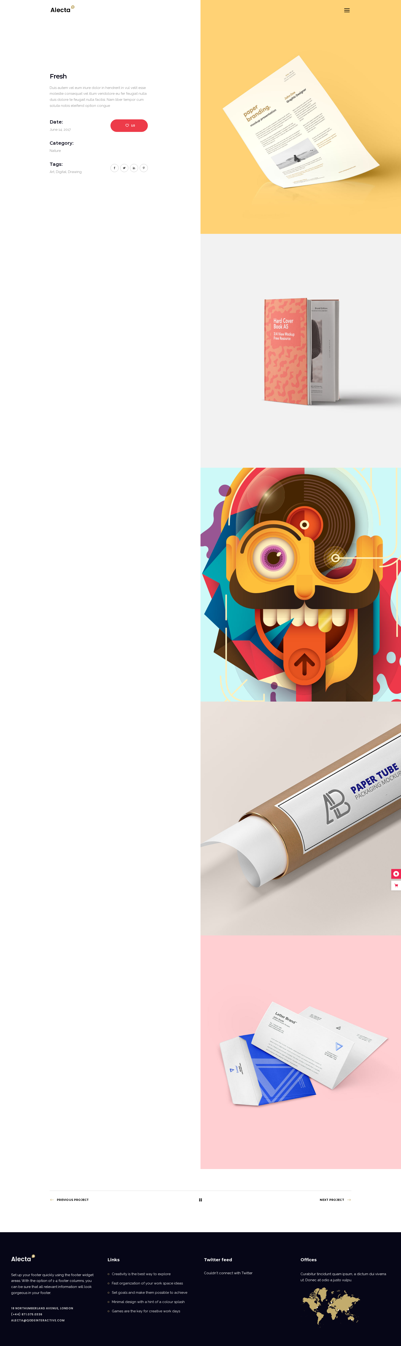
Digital (61, 172)
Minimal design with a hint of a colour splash (148, 1302)
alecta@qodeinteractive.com (38, 1320)
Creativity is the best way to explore (141, 1274)
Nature (55, 151)
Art (52, 172)
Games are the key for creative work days (146, 1311)
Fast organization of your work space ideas (147, 1283)
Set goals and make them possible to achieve (149, 1292)
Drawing (75, 172)
